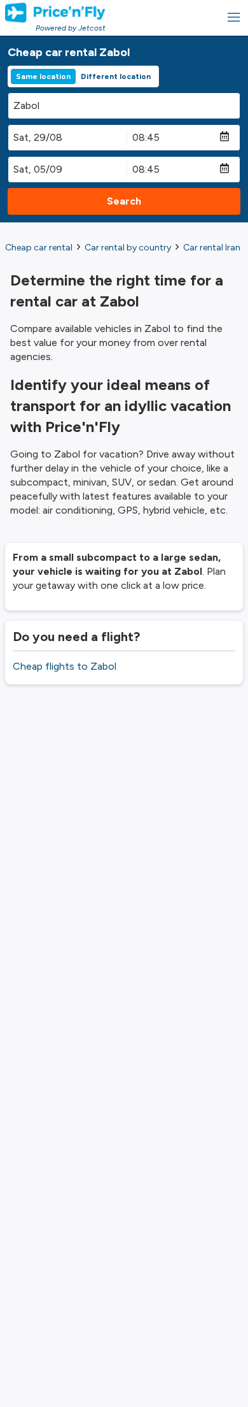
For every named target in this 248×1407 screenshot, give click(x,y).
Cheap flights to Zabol (64, 666)
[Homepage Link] (55, 13)
